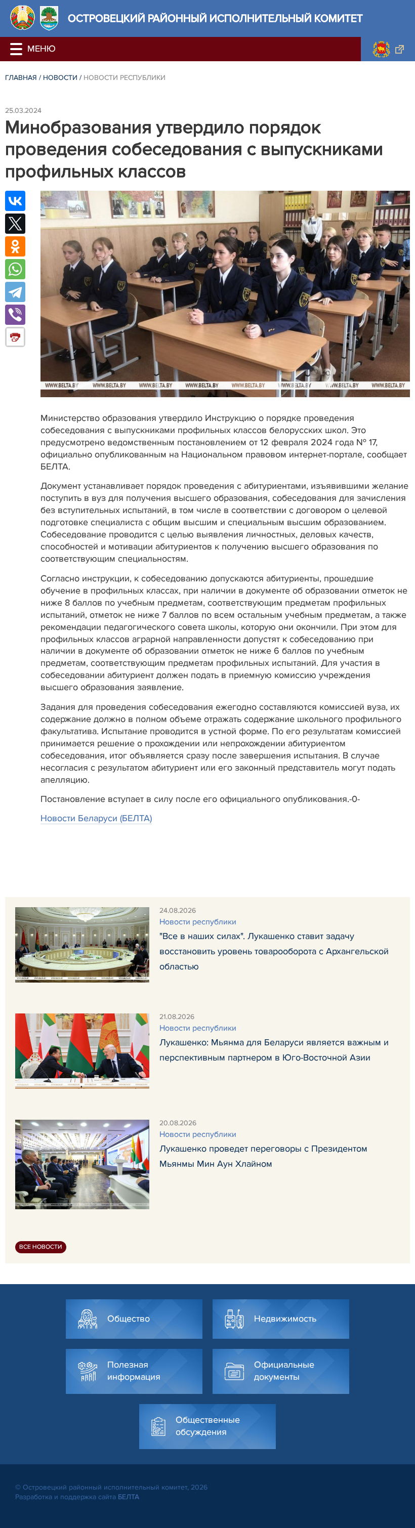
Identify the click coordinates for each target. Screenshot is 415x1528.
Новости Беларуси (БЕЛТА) (96, 818)
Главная (21, 77)
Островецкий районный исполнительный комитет (215, 18)
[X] (15, 224)
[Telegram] (15, 292)
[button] (17, 49)
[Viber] (15, 315)
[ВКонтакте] (15, 201)
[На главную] (22, 17)
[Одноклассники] (15, 246)
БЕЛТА (128, 1497)
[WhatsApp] (15, 269)
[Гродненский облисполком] (388, 49)
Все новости (40, 1247)
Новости (60, 77)
